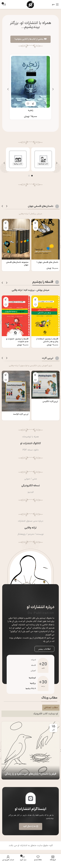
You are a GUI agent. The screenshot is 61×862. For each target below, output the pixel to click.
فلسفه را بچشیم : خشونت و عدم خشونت (17, 340)
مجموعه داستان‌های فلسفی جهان (17, 263)
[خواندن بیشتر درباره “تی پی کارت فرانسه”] (5, 374)
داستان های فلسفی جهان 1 (47, 262)
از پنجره (30, 114)
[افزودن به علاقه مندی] (27, 107)
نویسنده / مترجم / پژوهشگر (30, 534)
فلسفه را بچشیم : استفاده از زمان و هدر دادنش (47, 340)
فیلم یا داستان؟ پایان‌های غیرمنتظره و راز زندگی (30, 774)
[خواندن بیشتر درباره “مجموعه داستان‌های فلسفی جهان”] (5, 223)
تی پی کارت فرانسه (20, 414)
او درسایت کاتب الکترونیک (45, 713)
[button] (33, 107)
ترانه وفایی (30, 528)
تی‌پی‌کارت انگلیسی (50, 401)
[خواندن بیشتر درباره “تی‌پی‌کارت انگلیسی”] (35, 374)
